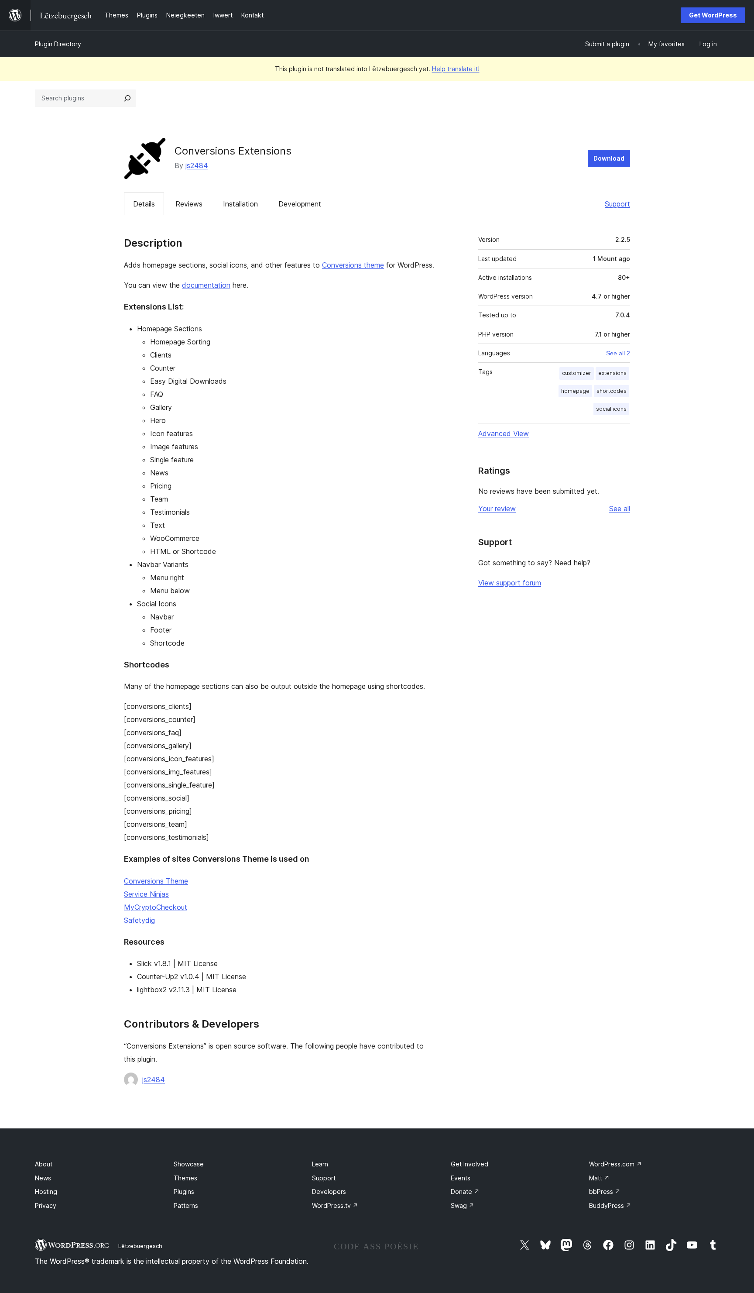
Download (608, 158)
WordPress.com (615, 1164)
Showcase (189, 1164)
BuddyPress (610, 1205)
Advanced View (503, 433)
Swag (462, 1205)
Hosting (46, 1191)
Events (460, 1178)
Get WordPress (713, 15)
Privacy (45, 1205)
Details (144, 203)
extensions (612, 373)
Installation (240, 203)
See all (619, 508)
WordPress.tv (335, 1205)
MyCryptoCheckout (155, 907)
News (43, 1178)
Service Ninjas (146, 894)
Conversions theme (353, 265)
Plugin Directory (58, 44)
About (43, 1164)
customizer (576, 373)
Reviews (188, 203)
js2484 (196, 165)
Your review (497, 508)
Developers (329, 1191)
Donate (465, 1191)
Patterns (186, 1205)
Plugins (184, 1191)
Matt (599, 1178)
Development (299, 203)
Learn (320, 1164)
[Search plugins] (127, 98)
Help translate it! (456, 68)
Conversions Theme (156, 881)
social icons (611, 409)
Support (617, 203)
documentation (206, 285)
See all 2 (618, 353)
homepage (575, 391)
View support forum (509, 582)
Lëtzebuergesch (140, 1245)
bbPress (604, 1191)
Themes (185, 1178)
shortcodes (611, 391)
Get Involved (469, 1164)
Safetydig (139, 920)
